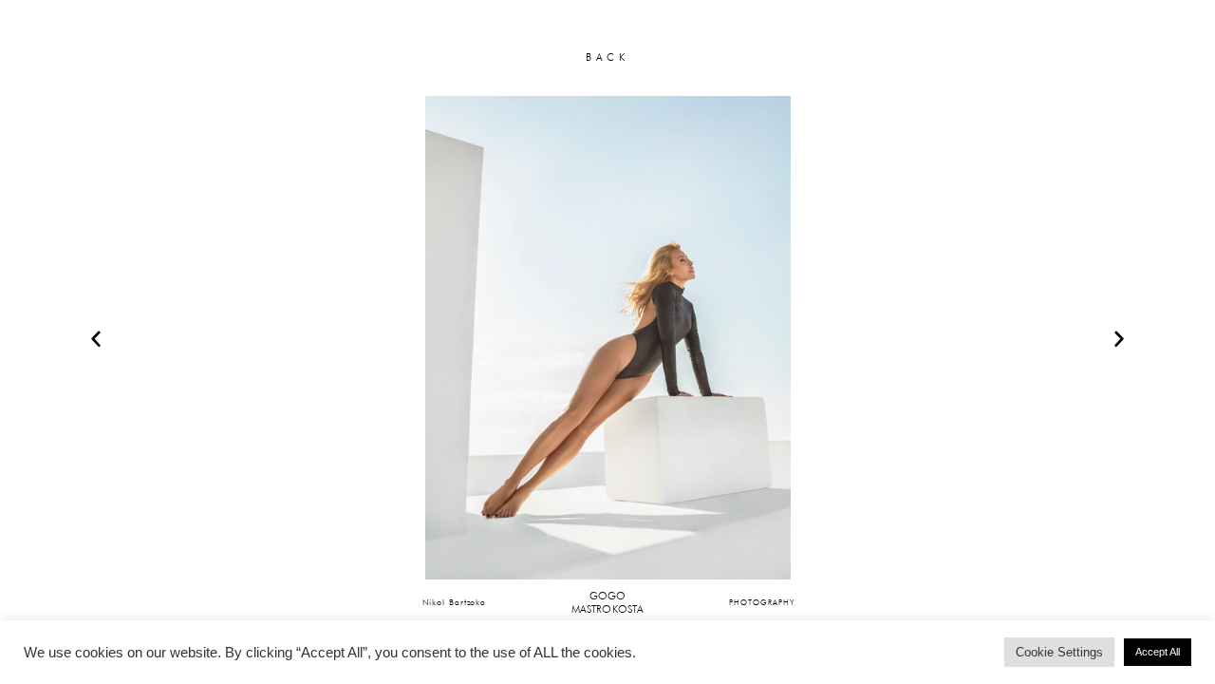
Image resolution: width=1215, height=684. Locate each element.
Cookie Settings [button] (1059, 652)
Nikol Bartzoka (454, 602)
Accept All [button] (1157, 651)
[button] (95, 338)
